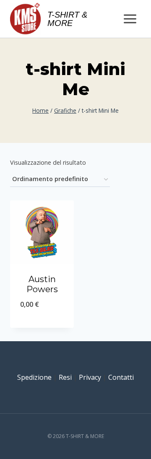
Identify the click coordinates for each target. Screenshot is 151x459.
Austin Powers (42, 284)
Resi (65, 377)
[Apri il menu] (130, 19)
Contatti (121, 377)
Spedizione (34, 377)
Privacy (90, 377)
